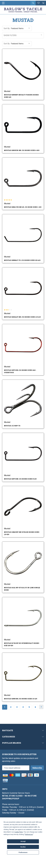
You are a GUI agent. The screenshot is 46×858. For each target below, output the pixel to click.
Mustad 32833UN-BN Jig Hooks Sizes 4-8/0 (21, 150)
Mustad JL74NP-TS (12, 426)
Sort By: (7, 28)
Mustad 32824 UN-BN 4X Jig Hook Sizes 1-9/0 (22, 207)
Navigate (7, 730)
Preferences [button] (29, 834)
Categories (8, 736)
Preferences (23, 852)
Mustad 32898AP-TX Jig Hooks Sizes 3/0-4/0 (22, 260)
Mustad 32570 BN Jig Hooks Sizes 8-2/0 (20, 479)
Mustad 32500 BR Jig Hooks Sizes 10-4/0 (20, 699)
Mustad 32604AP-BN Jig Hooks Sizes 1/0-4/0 (22, 317)
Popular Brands (11, 743)
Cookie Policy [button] (18, 832)
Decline (23, 847)
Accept (23, 841)
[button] (23, 35)
